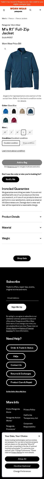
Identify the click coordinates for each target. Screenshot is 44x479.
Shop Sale (22, 258)
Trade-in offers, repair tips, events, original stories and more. (20, 288)
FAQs (15, 356)
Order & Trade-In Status (22, 347)
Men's (4, 18)
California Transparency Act (31, 416)
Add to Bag (22, 162)
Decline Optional (22, 466)
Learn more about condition (13, 151)
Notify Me (10, 179)
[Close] (39, 436)
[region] (22, 454)
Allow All (22, 459)
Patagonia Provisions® (11, 427)
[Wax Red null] (14, 120)
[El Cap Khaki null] (23, 111)
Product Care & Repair (21, 382)
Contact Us (16, 365)
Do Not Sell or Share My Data (16, 391)
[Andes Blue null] (6, 111)
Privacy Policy (29, 409)
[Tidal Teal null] (6, 120)
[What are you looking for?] (30, 10)
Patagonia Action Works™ (13, 419)
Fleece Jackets (21, 18)
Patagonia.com (12, 167)
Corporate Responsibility (29, 425)
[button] (4, 9)
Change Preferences (22, 471)
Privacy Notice (11, 328)
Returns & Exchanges (21, 373)
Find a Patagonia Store (13, 410)
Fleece (11, 18)
